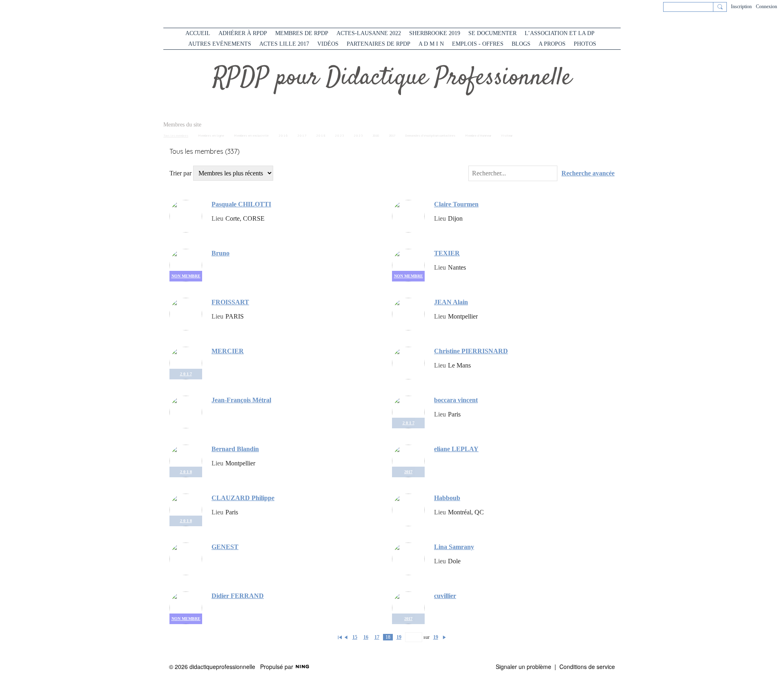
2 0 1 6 (282, 135)
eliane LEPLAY (456, 448)
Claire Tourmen (456, 204)
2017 (392, 135)
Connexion (766, 6)
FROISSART (230, 302)
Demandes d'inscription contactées (430, 135)
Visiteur (506, 135)
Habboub (447, 497)
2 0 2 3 (339, 135)
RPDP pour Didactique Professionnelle (392, 78)
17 (376, 637)
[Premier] (339, 637)
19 (398, 637)
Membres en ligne (211, 135)
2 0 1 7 (301, 135)
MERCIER (228, 351)
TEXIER (447, 253)
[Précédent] (345, 637)
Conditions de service (587, 666)
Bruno (220, 253)
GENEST (225, 546)
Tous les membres (175, 135)
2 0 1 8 (320, 135)
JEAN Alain (451, 302)
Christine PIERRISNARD (471, 351)
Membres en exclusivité (251, 135)
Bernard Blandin (235, 448)
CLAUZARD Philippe (243, 497)
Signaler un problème (523, 666)
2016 (375, 135)
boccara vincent (456, 399)
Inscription (741, 6)
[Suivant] (444, 637)
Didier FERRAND (238, 595)
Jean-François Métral (241, 399)
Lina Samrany (454, 546)
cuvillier (445, 595)
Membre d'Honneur (478, 135)
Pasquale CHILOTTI (241, 204)
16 (365, 637)
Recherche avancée (588, 173)
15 (354, 637)
